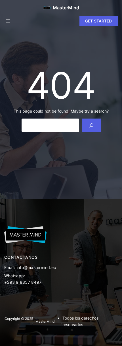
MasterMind (66, 8)
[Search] (91, 125)
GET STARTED (98, 20)
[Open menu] (7, 21)
